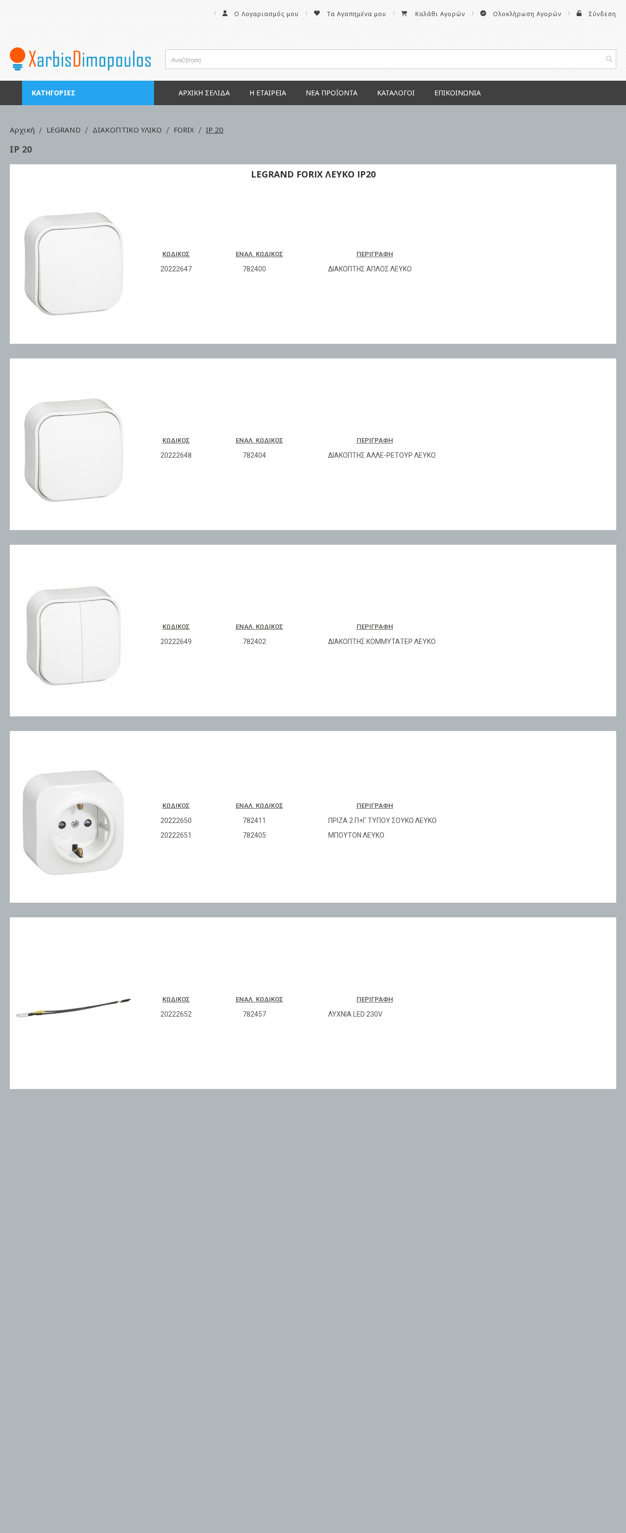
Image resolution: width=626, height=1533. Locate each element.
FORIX (185, 129)
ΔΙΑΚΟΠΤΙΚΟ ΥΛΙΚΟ (128, 129)
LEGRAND (64, 129)
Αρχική (23, 129)
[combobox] (391, 59)
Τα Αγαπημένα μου (356, 14)
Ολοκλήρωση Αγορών (527, 14)
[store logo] (80, 58)
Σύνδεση (602, 14)
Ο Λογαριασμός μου (266, 14)
